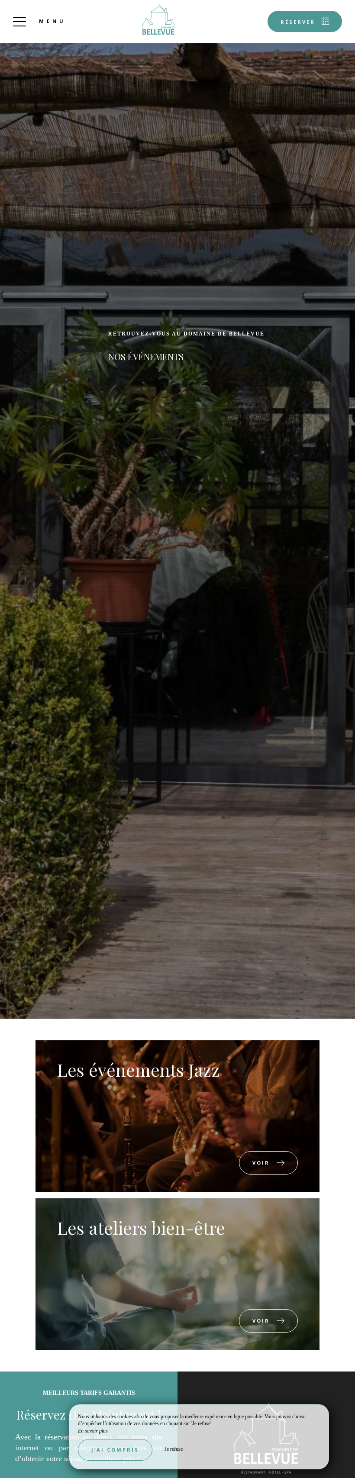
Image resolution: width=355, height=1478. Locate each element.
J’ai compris (115, 1449)
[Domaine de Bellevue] (158, 19)
